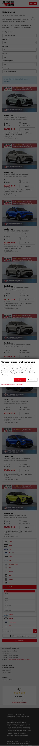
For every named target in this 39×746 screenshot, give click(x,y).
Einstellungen (32, 380)
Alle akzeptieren (19, 380)
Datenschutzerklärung (8, 384)
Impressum (19, 384)
